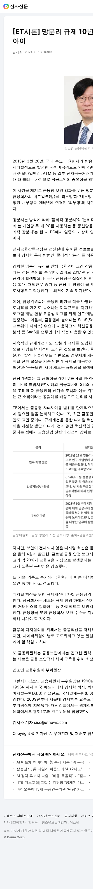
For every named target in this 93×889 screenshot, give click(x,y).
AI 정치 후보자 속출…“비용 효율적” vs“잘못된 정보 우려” (51, 775)
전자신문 (19, 6)
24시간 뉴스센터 (48, 816)
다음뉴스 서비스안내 (18, 816)
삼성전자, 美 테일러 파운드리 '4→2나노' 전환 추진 (51, 769)
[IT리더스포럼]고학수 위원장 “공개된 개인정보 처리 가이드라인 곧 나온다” (51, 782)
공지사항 (71, 816)
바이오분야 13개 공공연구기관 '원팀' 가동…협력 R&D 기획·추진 (51, 789)
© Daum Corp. (14, 837)
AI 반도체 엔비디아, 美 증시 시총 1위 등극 (50, 762)
